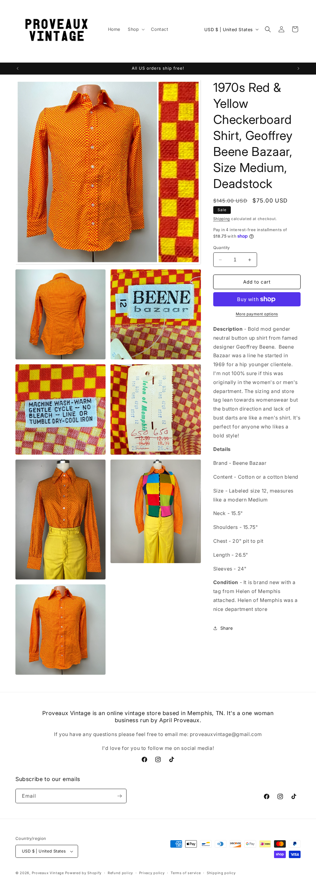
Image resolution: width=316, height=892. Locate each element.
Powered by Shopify (83, 873)
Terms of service (186, 873)
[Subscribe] (119, 796)
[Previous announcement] (17, 68)
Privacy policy (152, 873)
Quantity (221, 247)
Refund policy (120, 873)
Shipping (221, 218)
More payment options (257, 314)
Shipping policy (221, 873)
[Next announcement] (298, 68)
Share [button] (226, 628)
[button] (135, 29)
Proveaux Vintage (48, 873)
